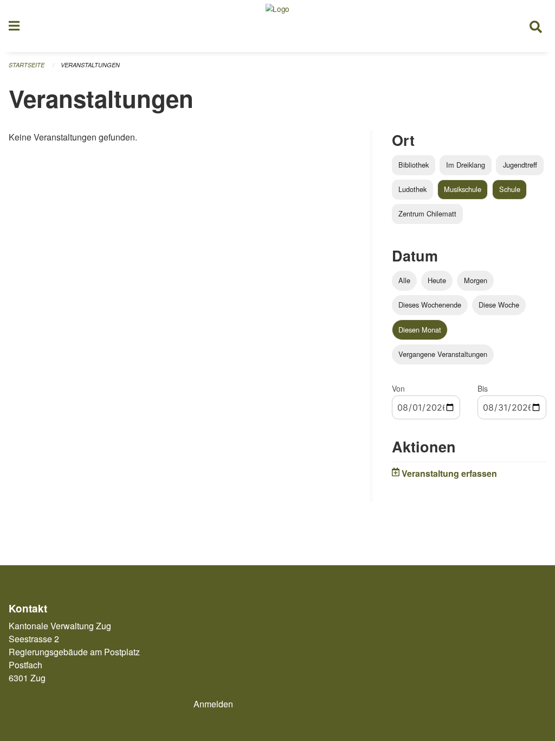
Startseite (26, 65)
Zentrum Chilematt (427, 213)
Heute (437, 280)
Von (398, 388)
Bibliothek (413, 164)
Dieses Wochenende (429, 304)
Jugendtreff (520, 164)
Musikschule (462, 189)
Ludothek (412, 189)
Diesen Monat (419, 329)
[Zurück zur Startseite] (277, 26)
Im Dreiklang (465, 164)
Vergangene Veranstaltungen (442, 354)
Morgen (475, 280)
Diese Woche (499, 304)
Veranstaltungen (90, 65)
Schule (509, 189)
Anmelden (213, 704)
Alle (404, 280)
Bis (482, 388)
